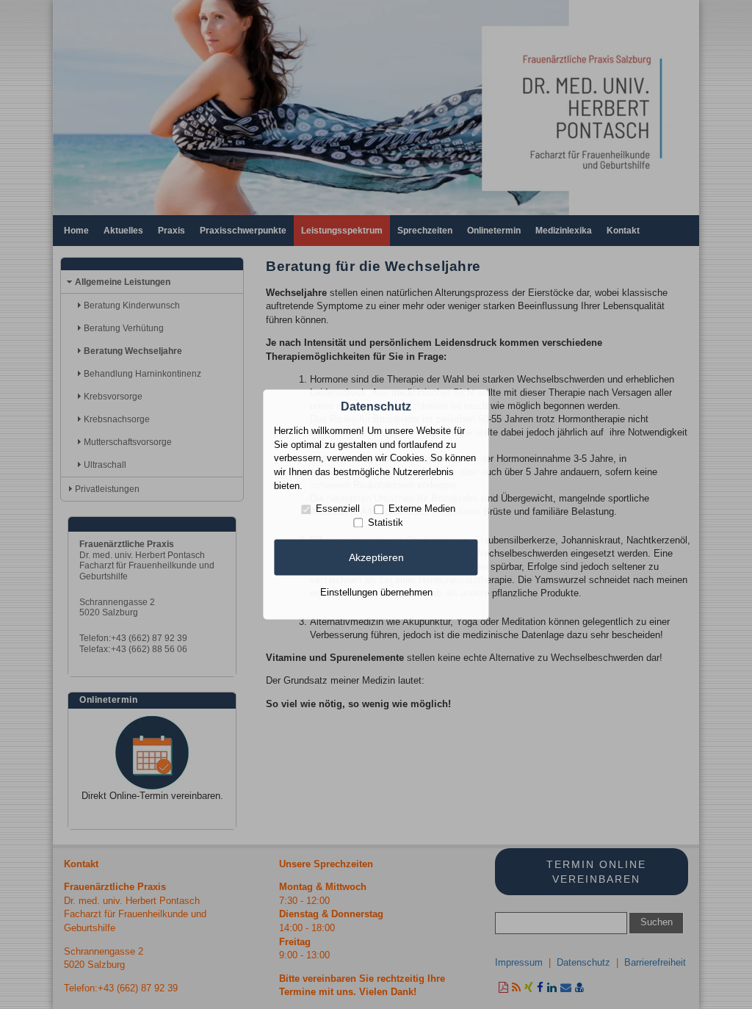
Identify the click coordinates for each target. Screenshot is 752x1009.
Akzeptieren (376, 557)
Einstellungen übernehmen (376, 592)
